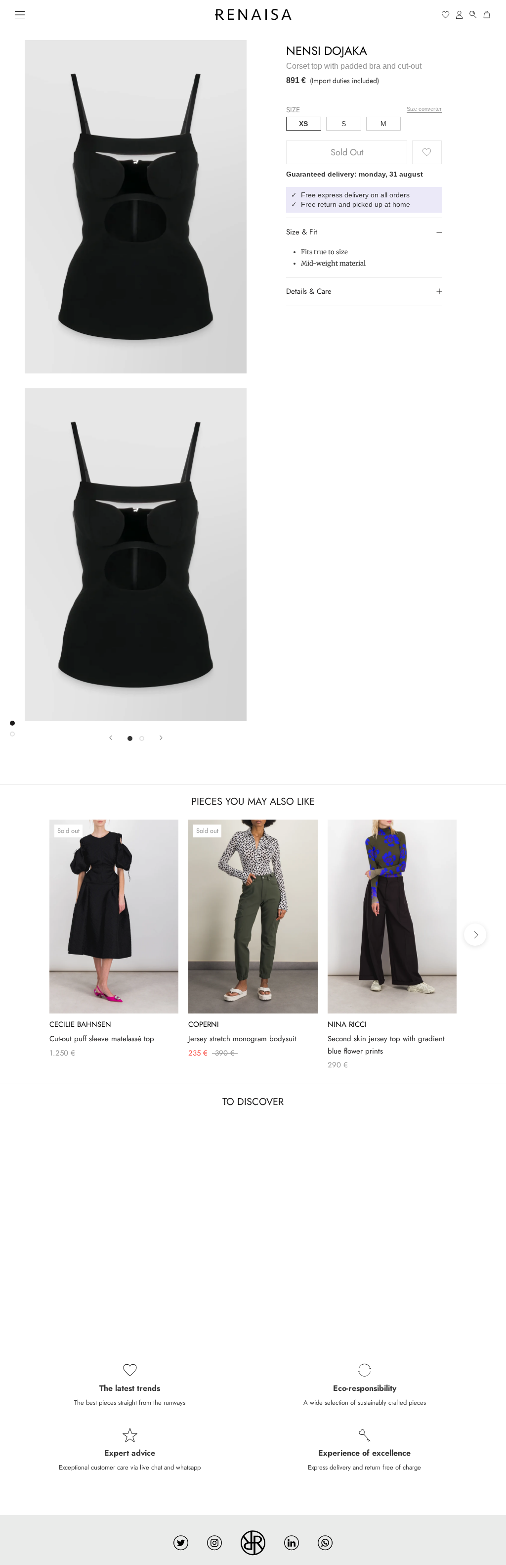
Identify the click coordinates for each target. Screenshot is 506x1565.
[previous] (31, 934)
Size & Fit (301, 232)
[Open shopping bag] (487, 14)
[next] (475, 934)
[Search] (473, 14)
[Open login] (460, 14)
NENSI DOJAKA (326, 50)
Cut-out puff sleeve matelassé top (101, 1038)
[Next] (161, 738)
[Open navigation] (20, 14)
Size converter (424, 109)
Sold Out (347, 152)
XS (303, 124)
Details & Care (309, 291)
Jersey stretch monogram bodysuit (242, 1038)
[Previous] (110, 738)
